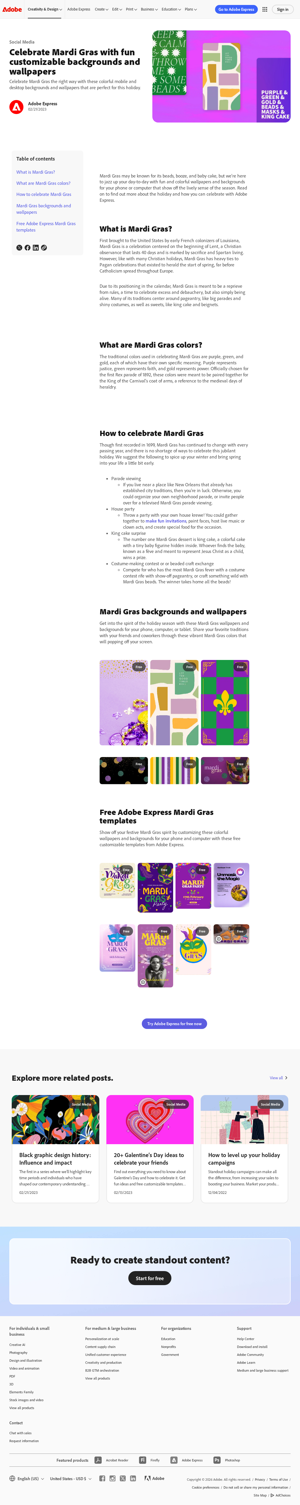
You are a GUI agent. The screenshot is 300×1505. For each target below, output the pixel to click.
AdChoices (283, 1495)
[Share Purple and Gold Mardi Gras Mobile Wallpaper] (141, 667)
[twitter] (123, 1478)
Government (170, 1354)
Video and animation (24, 1368)
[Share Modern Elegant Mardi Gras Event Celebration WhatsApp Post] (128, 931)
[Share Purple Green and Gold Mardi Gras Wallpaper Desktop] (242, 764)
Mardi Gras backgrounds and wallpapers (43, 209)
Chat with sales (20, 1433)
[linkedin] (133, 1478)
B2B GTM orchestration (102, 1370)
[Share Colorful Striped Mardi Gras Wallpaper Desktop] (191, 764)
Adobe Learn (246, 1362)
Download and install (252, 1346)
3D (11, 1384)
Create (100, 9)
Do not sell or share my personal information (256, 1487)
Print (129, 9)
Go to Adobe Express (236, 9)
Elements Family (21, 1392)
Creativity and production (103, 1362)
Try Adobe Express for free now (174, 1023)
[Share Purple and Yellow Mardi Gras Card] (204, 931)
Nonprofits (168, 1346)
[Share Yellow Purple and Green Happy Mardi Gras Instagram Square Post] (128, 870)
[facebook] (102, 1478)
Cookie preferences (205, 1487)
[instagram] (112, 1478)
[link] (19, 248)
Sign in (283, 9)
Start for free (150, 1278)
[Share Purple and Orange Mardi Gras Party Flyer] (204, 869)
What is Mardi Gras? (35, 172)
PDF (12, 1376)
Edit (115, 9)
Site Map (260, 1495)
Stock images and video (26, 1400)
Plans (189, 9)
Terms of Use (278, 1479)
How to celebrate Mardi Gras (43, 194)
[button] (265, 9)
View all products (21, 1408)
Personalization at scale (102, 1339)
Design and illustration (25, 1360)
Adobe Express (78, 9)
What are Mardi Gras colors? (43, 183)
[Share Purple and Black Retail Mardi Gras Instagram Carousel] (242, 869)
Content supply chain (100, 1346)
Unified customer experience (105, 1354)
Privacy (260, 1479)
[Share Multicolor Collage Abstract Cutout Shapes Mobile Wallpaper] (191, 667)
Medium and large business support (263, 1370)
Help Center (245, 1339)
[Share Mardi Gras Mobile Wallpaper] (242, 667)
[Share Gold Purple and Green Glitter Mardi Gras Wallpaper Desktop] (141, 764)
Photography (18, 1352)
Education (169, 9)
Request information (24, 1441)
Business (147, 9)
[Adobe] (12, 9)
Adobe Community (250, 1354)
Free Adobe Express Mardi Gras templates (46, 226)
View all (276, 1077)
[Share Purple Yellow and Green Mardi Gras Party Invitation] (166, 870)
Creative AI (17, 1344)
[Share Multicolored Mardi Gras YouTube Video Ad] (242, 931)
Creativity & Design (43, 9)
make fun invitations (166, 521)
